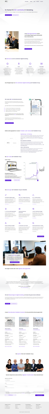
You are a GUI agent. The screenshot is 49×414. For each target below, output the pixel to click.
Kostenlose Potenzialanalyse (15, 262)
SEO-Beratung (37, 408)
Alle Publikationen (13, 303)
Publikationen (17, 408)
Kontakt (41, 1)
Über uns (37, 1)
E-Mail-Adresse (8, 408)
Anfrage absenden (39, 395)
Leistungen (26, 1)
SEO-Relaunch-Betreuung (29, 408)
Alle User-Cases (17, 180)
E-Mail (5, 383)
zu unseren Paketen (40, 236)
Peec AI (15, 114)
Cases (34, 1)
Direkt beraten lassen (28, 48)
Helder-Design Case (8, 180)
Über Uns (16, 405)
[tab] (32, 137)
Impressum (23, 393)
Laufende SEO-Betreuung (29, 405)
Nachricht (6, 386)
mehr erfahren (21, 203)
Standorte (7, 405)
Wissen (31, 1)
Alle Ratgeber (8, 303)
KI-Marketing (37, 405)
